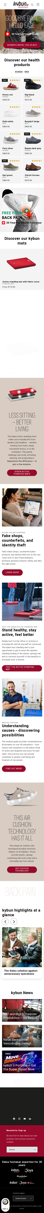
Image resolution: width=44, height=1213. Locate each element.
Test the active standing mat (20, 668)
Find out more (14, 768)
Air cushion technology (22, 869)
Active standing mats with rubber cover (22, 326)
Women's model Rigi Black (22, 45)
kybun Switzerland (14, 1206)
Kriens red (7, 95)
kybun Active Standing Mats (22, 472)
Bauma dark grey (33, 148)
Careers (9, 1106)
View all (22, 1082)
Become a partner (14, 1110)
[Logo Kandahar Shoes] (22, 1176)
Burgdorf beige (32, 121)
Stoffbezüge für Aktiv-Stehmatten (19, 368)
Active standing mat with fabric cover (21, 282)
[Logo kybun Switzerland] (15, 1170)
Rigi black (29, 95)
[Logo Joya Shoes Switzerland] (29, 1170)
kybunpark (10, 1114)
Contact (9, 1098)
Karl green (7, 175)
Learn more (12, 572)
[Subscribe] (34, 1150)
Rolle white (8, 121)
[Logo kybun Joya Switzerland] (22, 1183)
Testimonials (12, 1102)
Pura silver (8, 148)
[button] (5, 4)
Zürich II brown (32, 175)
